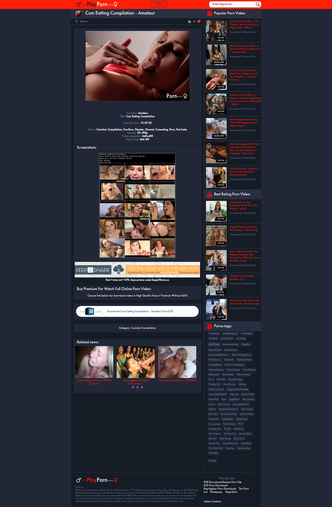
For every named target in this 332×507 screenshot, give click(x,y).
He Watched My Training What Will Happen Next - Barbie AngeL (244, 122)
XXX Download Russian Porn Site (223, 482)
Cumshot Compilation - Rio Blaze (177, 380)
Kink (224, 399)
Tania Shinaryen (230, 443)
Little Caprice (248, 399)
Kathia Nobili (248, 394)
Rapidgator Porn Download (220, 488)
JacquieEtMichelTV (218, 394)
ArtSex (214, 344)
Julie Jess (234, 394)
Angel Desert (227, 338)
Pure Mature (215, 434)
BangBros (246, 344)
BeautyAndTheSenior (219, 355)
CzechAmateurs (216, 370)
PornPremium (229, 424)
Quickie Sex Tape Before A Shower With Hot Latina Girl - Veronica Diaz (245, 49)
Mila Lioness (247, 409)
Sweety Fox (214, 443)
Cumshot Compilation (143, 328)
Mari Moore (224, 404)
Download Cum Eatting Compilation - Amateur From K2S (140, 311)
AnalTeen (213, 338)
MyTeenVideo (246, 414)
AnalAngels (246, 333)
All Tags (212, 461)
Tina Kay (230, 448)
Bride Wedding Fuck (241, 355)
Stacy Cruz (239, 439)
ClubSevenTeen (244, 360)
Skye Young (225, 439)
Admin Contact (212, 501)
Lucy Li (212, 404)
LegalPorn (234, 399)
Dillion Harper (243, 375)
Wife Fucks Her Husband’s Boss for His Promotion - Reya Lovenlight (244, 172)
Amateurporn (230, 333)
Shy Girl (212, 439)
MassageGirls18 (241, 404)
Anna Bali (241, 338)
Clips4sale (229, 360)
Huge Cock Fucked (237, 389)
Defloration (214, 375)
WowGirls (213, 453)
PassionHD (214, 419)
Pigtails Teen (242, 419)
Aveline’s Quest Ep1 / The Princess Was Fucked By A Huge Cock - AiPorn (244, 24)
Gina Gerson (229, 384)
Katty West (214, 399)
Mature (212, 409)
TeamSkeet (246, 443)
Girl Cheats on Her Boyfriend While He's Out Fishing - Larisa (243, 205)
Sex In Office (245, 434)
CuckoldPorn (215, 365)
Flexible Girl (214, 384)
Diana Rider (228, 375)
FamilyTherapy (235, 379)
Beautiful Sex (231, 350)
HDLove (242, 384)
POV (241, 424)
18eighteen (214, 333)
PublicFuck (239, 429)
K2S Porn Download (216, 485)
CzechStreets (249, 370)
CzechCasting (233, 370)
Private (227, 429)
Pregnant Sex (215, 429)
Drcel (211, 379)
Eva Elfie (221, 379)
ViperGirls (231, 492)
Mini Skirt (213, 414)
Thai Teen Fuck (216, 448)
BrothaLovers (215, 360)
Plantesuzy (216, 492)
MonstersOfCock (229, 414)
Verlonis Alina (243, 448)
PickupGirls (227, 419)
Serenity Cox (230, 434)
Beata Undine (215, 350)
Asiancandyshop (230, 344)
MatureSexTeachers (228, 409)
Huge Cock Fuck (216, 389)
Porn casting (214, 424)
